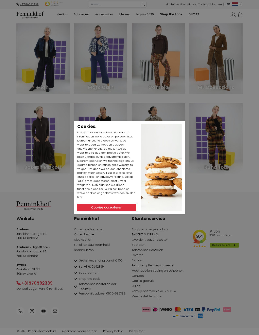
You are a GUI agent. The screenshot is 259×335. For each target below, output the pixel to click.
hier (115, 173)
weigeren (83, 185)
